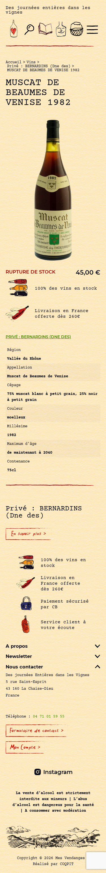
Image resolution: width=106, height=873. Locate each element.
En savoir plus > (28, 533)
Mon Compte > (25, 747)
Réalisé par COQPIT (53, 864)
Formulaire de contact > (37, 730)
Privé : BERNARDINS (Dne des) (38, 336)
